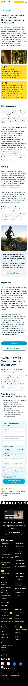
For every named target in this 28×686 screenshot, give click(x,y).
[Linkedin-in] (6, 659)
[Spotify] (9, 659)
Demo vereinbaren (19, 1)
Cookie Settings (4, 675)
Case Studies (10, 489)
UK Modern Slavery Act (14, 675)
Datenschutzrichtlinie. (7, 477)
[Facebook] (2, 659)
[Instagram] (4, 659)
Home (2, 489)
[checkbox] (14, 452)
